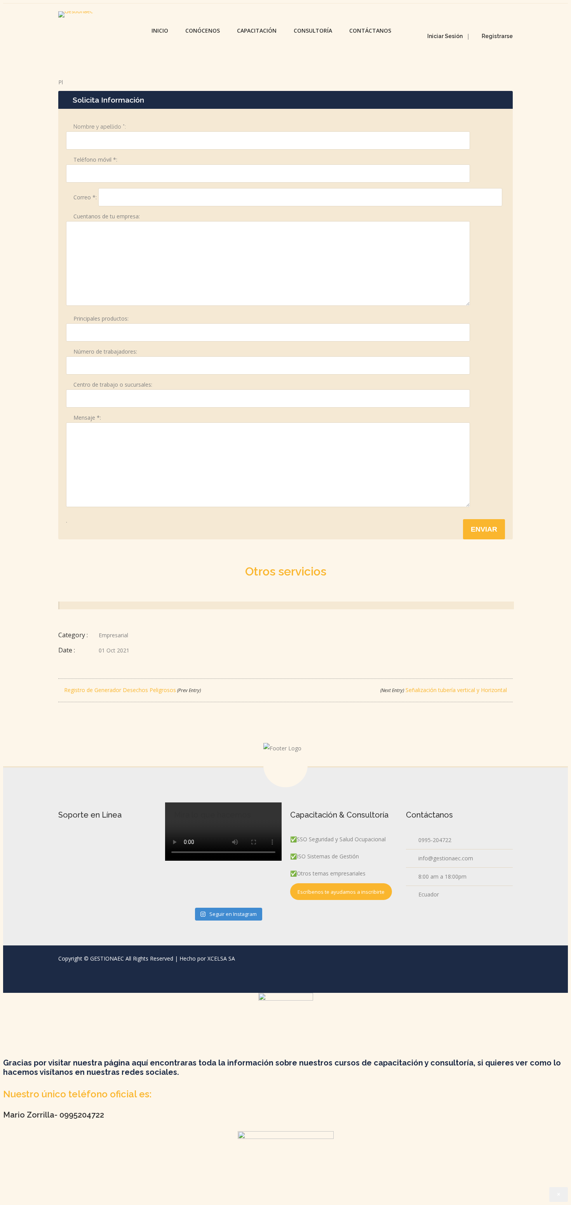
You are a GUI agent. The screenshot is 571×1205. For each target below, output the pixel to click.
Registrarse (497, 36)
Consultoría (313, 30)
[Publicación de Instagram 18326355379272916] (227, 848)
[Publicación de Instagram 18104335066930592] (191, 852)
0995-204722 (434, 840)
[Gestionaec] (75, 14)
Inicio (159, 30)
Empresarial (113, 635)
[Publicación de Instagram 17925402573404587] (191, 885)
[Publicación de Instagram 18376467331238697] (263, 885)
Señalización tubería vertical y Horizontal (444, 690)
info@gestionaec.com (445, 858)
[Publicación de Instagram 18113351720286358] (227, 882)
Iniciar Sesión (445, 36)
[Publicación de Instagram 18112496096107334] (263, 852)
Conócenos (202, 30)
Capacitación (257, 30)
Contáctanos (370, 30)
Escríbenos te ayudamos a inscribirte (341, 891)
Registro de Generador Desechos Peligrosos (132, 690)
